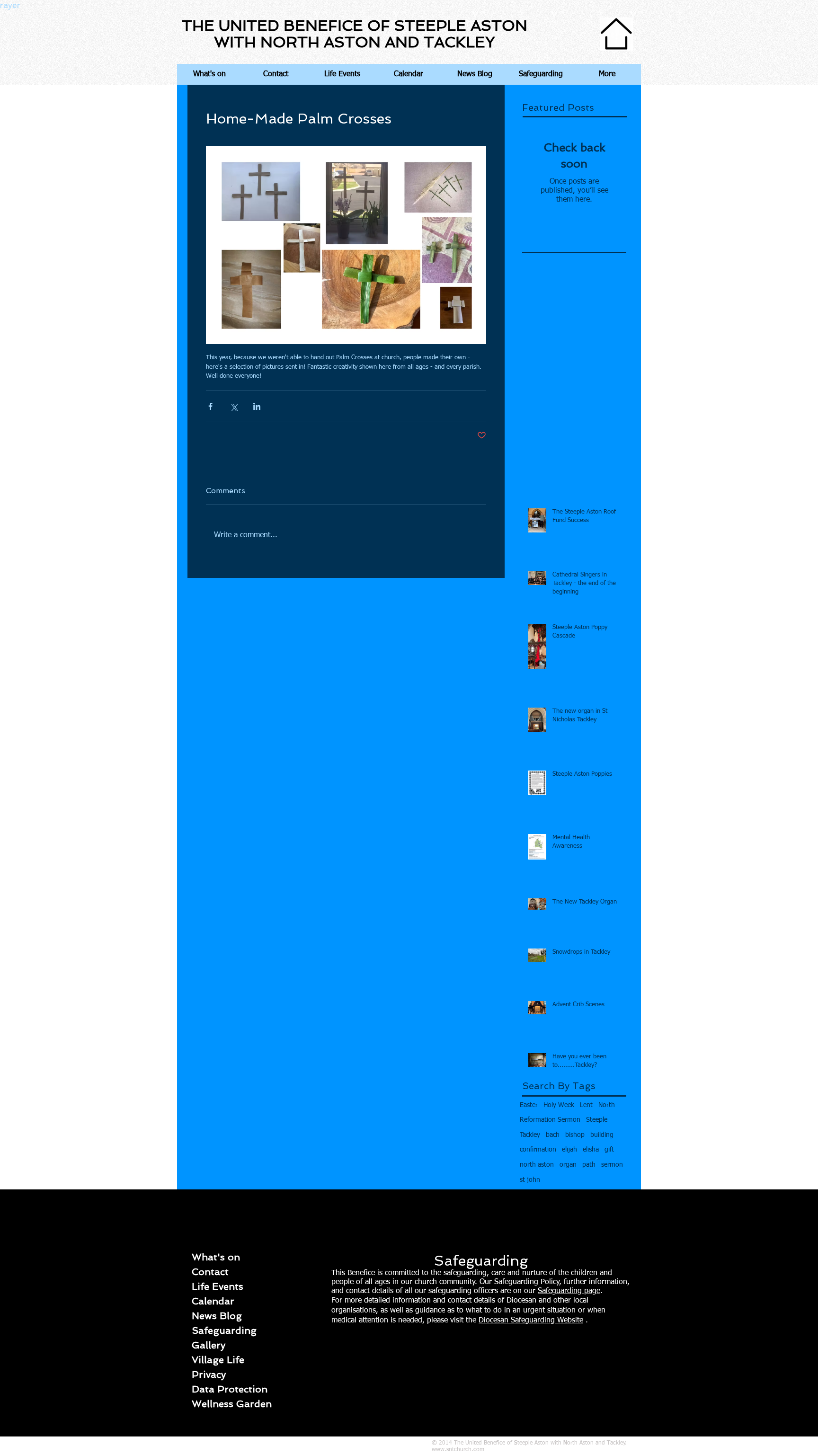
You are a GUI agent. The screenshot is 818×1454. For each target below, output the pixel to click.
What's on (216, 1257)
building (602, 1135)
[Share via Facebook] (210, 406)
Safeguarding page (569, 1291)
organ (568, 1164)
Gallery (208, 1345)
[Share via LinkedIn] (256, 406)
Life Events (217, 1286)
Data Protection (229, 1389)
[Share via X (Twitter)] (233, 406)
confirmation (538, 1149)
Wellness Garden (232, 1404)
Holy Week (558, 1105)
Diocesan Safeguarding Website (531, 1320)
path (589, 1164)
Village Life (218, 1359)
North (606, 1105)
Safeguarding (224, 1330)
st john (530, 1180)
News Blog (217, 1315)
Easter (529, 1105)
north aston (537, 1164)
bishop (575, 1135)
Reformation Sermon (550, 1120)
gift (609, 1149)
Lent (586, 1105)
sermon (612, 1164)
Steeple (596, 1120)
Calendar (213, 1301)
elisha (591, 1149)
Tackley (530, 1135)
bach (553, 1135)
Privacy (209, 1374)
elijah (569, 1149)
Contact (210, 1271)
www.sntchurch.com (458, 1450)
